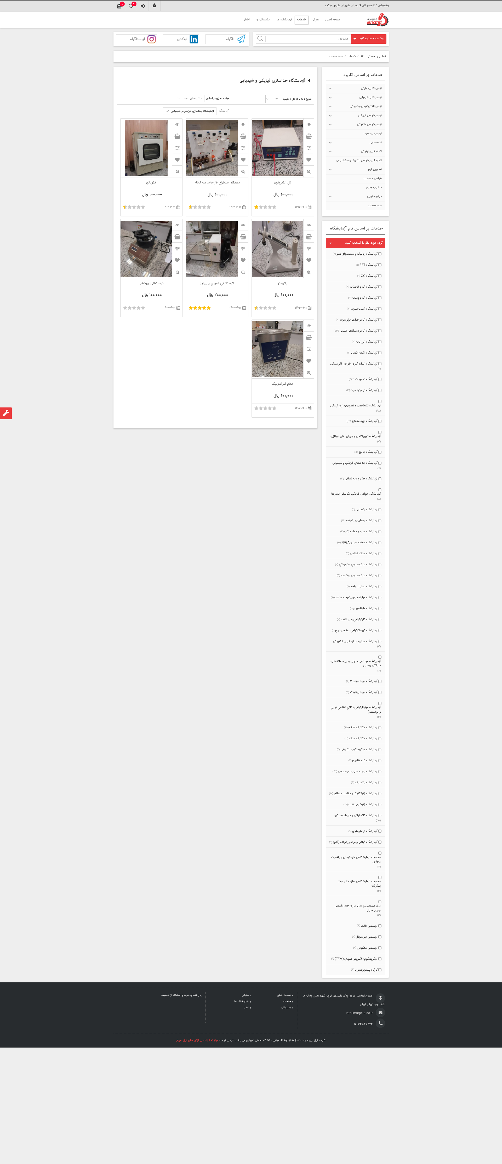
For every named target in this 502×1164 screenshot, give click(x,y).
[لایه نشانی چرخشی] (177, 225)
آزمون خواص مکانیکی (369, 124)
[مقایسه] (308, 148)
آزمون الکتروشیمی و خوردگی (366, 106)
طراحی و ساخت (373, 178)
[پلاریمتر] (308, 225)
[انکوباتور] (177, 124)
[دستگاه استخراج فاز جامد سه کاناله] (243, 124)
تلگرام (230, 39)
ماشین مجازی (374, 187)
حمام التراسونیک (283, 384)
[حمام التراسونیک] (308, 325)
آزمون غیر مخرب (373, 133)
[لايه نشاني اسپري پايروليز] (243, 225)
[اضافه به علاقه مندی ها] (309, 159)
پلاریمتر (282, 284)
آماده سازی (376, 142)
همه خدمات (375, 205)
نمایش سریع (308, 171)
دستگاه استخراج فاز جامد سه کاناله (217, 183)
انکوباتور (151, 183)
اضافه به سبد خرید (308, 136)
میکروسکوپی (374, 196)
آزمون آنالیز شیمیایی (370, 97)
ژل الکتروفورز (282, 183)
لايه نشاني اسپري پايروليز (217, 284)
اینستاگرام (137, 39)
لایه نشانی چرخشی (151, 284)
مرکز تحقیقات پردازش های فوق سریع (197, 1040)
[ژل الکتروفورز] (308, 124)
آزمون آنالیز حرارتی (371, 88)
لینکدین (181, 39)
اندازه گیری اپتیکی (371, 151)
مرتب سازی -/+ (193, 98)
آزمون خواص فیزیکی (370, 115)
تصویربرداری (375, 169)
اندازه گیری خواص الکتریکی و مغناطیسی (359, 160)
